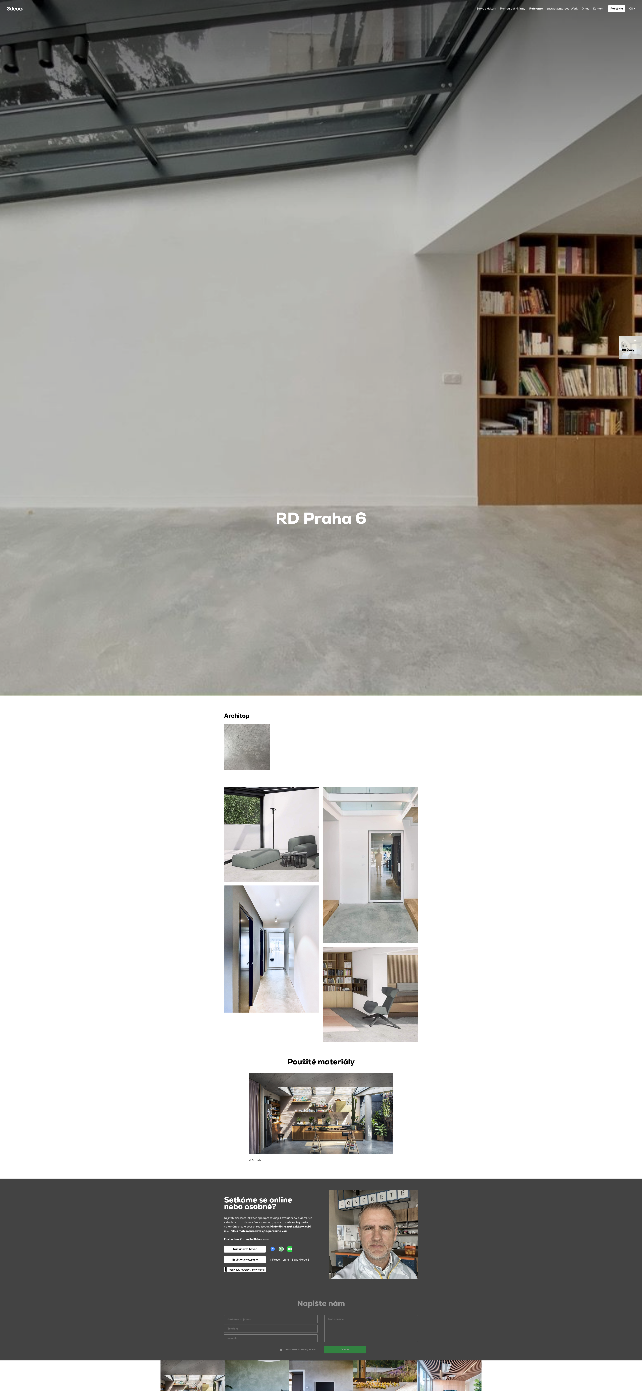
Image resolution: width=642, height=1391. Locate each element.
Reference (536, 8)
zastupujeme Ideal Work (562, 8)
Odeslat (345, 1344)
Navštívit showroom (245, 1259)
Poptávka (616, 8)
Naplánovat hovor (245, 1249)
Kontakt (598, 8)
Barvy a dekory (486, 8)
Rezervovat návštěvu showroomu (246, 1269)
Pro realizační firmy (512, 8)
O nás (585, 8)
